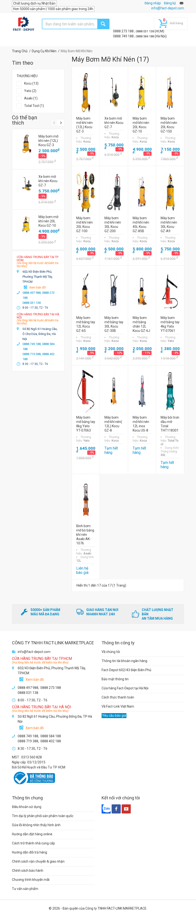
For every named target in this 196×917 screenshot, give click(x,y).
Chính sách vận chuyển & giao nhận (38, 861)
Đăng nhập (153, 3)
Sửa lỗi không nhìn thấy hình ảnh (36, 825)
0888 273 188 (123, 31)
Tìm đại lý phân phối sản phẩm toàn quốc (42, 816)
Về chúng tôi (111, 652)
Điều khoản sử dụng (26, 807)
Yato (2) (30, 91)
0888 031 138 (145, 31)
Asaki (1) (31, 98)
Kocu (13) (31, 83)
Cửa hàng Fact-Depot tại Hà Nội (125, 688)
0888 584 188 (145, 36)
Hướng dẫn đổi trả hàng (29, 852)
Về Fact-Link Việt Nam (118, 706)
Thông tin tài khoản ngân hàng (124, 661)
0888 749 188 (123, 36)
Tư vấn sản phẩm (25, 889)
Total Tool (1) (34, 106)
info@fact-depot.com (167, 8)
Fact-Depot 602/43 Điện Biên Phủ (126, 670)
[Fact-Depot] (23, 24)
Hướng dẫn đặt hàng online (32, 834)
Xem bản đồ (37, 287)
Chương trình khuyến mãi (30, 880)
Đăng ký (170, 3)
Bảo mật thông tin (115, 679)
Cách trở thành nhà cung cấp (33, 843)
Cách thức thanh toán (118, 697)
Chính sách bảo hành (27, 870)
